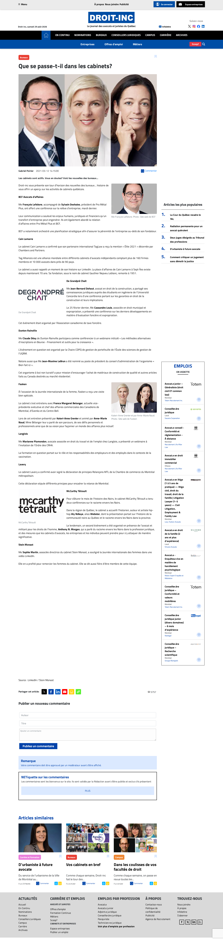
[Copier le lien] (78, 691)
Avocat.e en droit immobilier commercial (174, 459)
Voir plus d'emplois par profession (116, 926)
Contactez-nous (153, 904)
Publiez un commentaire (38, 746)
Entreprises (88, 44)
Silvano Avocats (171, 546)
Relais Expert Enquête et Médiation (174, 577)
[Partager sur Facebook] (51, 691)
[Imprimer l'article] (60, 883)
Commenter (44, 883)
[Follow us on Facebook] (198, 26)
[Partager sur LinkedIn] (58, 691)
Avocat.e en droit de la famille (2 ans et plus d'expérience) (174, 535)
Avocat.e (102, 904)
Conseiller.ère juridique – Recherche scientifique (172, 649)
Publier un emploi (59, 932)
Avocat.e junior (105, 908)
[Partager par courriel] (64, 691)
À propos (99, 4)
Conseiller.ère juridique (172, 410)
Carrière (165, 35)
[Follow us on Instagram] (194, 26)
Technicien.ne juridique (110, 923)
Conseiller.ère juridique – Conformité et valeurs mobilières (172, 594)
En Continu (62, 35)
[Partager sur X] (44, 691)
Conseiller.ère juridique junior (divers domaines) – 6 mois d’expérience (174, 622)
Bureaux (101, 35)
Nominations (82, 35)
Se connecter (167, 4)
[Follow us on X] (189, 26)
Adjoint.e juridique (107, 912)
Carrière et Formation (29, 857)
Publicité (124, 4)
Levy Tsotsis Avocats (173, 521)
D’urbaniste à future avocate (185, 249)
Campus (150, 35)
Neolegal (168, 635)
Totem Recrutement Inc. (174, 400)
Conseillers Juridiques (126, 35)
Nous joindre (112, 4)
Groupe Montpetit (171, 660)
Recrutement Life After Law (173, 446)
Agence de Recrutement (157, 919)
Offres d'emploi (114, 44)
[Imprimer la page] (71, 691)
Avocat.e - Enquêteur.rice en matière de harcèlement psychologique (174, 562)
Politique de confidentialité (152, 910)
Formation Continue (60, 913)
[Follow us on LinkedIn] (203, 26)
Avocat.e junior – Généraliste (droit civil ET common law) (174, 389)
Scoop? (195, 44)
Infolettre (166, 26)
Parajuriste (103, 919)
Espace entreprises (194, 4)
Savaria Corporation (172, 418)
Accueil (22, 904)
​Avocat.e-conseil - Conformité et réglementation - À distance (174, 433)
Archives (181, 35)
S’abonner (182, 915)
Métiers (137, 44)
